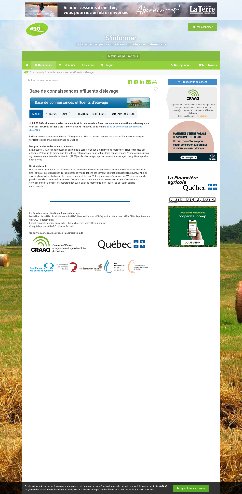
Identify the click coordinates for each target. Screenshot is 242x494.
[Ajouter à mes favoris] (156, 89)
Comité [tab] (66, 114)
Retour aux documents (44, 80)
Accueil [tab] (36, 114)
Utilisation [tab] (81, 114)
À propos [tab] (51, 114)
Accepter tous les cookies (191, 488)
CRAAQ (163, 486)
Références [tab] (99, 114)
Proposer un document (194, 81)
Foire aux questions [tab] (123, 114)
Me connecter (204, 27)
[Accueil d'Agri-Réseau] (37, 29)
